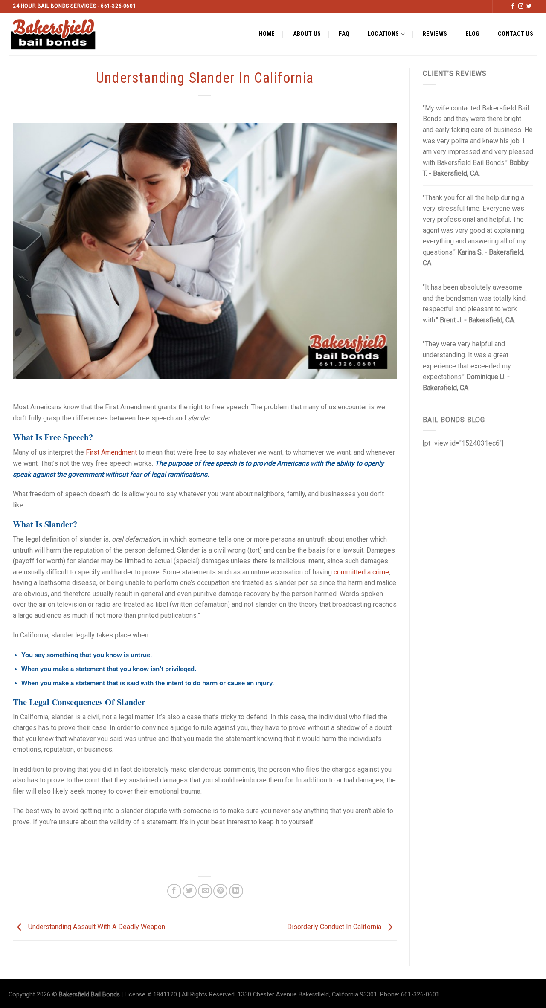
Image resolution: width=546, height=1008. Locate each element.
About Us (307, 34)
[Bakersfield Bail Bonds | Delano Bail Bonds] (60, 34)
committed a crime (361, 572)
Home (266, 34)
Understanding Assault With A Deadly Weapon (95, 927)
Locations (383, 34)
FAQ (344, 34)
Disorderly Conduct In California (335, 927)
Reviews (435, 34)
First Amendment (111, 452)
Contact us (515, 34)
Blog (472, 34)
